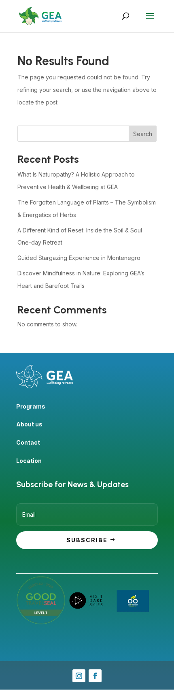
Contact (28, 442)
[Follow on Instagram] (78, 675)
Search (142, 133)
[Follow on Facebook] (95, 675)
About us (29, 424)
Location (29, 460)
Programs (30, 406)
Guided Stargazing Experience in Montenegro (78, 257)
